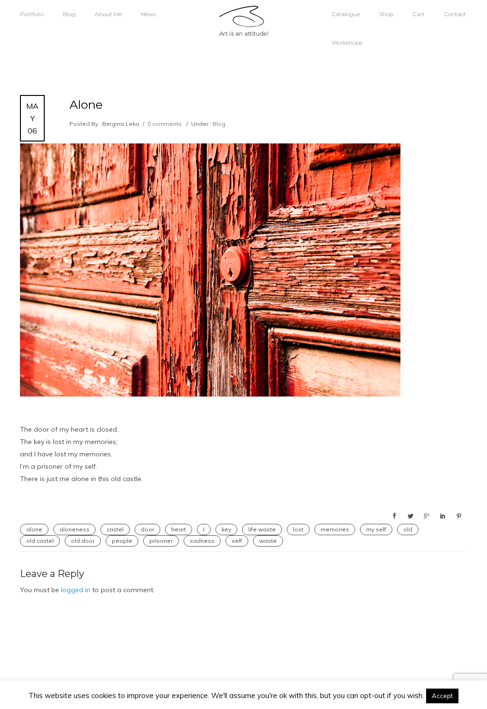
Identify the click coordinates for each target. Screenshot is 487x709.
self (237, 540)
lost (298, 529)
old (407, 529)
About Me (108, 14)
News (148, 14)
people (122, 540)
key (226, 529)
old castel (40, 540)
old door (83, 540)
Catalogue (345, 14)
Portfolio (32, 14)
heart (178, 529)
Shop (386, 14)
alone (34, 529)
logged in (75, 590)
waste (268, 540)
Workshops (346, 42)
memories (335, 529)
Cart (418, 14)
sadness (202, 540)
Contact (455, 14)
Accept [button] (442, 696)
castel (115, 529)
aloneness (74, 529)
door (147, 529)
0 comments (164, 123)
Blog (69, 14)
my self (376, 529)
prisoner (161, 540)
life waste (262, 529)
